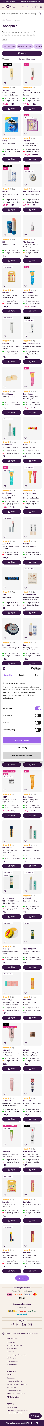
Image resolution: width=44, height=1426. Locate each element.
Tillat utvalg (22, 748)
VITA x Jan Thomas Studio (16, 1394)
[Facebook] (12, 1324)
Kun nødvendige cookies (22, 755)
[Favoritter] (32, 7)
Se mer (4, 39)
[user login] (27, 7)
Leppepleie (17, 20)
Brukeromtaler (12, 1364)
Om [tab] (36, 675)
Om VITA (10, 1375)
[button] (39, 13)
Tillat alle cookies (22, 740)
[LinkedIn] (24, 1324)
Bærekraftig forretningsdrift (17, 1384)
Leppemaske (9, 46)
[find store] (23, 7)
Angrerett (10, 1351)
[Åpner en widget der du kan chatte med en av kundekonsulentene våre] (35, 1416)
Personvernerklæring (14, 1381)
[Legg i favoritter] (4, 83)
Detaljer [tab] (22, 675)
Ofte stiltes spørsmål (14, 1345)
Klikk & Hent (11, 1358)
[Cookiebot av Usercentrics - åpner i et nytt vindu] (31, 668)
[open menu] (3, 7)
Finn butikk (11, 1378)
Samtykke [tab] (8, 675)
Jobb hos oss (11, 1387)
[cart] (41, 7)
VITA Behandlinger (13, 1397)
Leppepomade (25, 46)
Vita (3, 20)
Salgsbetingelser (13, 1361)
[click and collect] (36, 7)
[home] (10, 6)
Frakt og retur (12, 1348)
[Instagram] (18, 1324)
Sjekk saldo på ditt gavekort (17, 1355)
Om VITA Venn (12, 1407)
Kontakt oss (11, 1342)
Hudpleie (9, 20)
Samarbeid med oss (14, 1391)
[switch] (38, 715)
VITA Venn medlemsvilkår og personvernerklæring (17, 1412)
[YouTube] (30, 1324)
